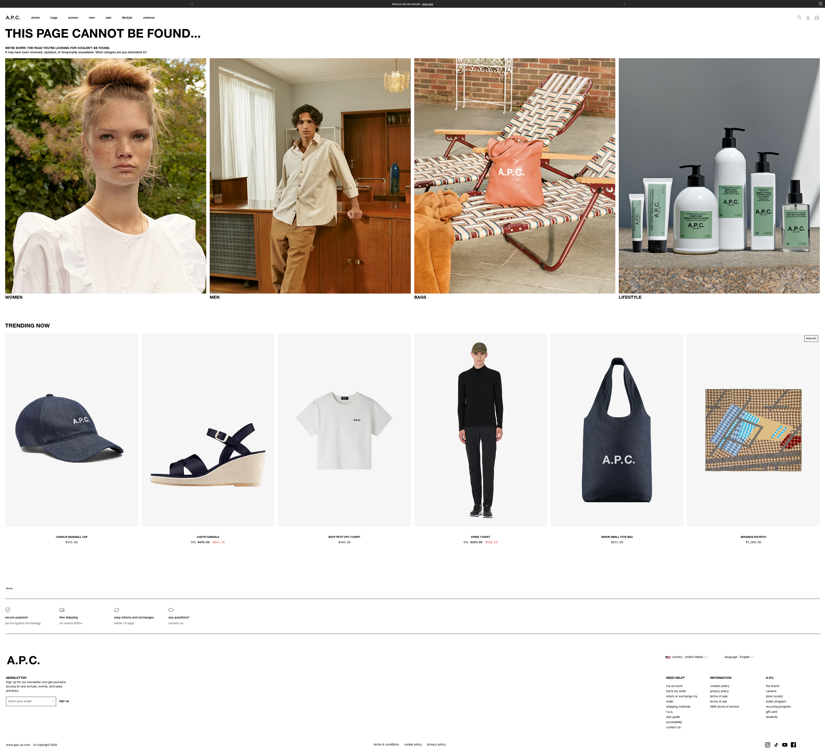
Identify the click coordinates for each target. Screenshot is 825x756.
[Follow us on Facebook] (793, 744)
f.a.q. (669, 712)
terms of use (718, 701)
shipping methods (678, 707)
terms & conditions (386, 744)
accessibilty (674, 722)
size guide (673, 717)
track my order (676, 691)
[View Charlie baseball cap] (71, 430)
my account (674, 686)
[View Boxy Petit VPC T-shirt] (344, 430)
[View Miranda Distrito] (753, 430)
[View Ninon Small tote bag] (617, 430)
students (772, 717)
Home (9, 589)
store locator (774, 696)
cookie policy (413, 744)
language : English (738, 657)
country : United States (688, 657)
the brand (772, 686)
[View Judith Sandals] (208, 430)
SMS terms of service (724, 707)
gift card (771, 712)
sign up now (428, 4)
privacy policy (719, 691)
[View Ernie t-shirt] (480, 430)
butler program (776, 701)
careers (771, 691)
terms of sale (719, 696)
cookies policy (719, 686)
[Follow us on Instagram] (767, 744)
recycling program (778, 707)
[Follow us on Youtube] (784, 744)
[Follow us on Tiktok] (776, 744)
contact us (673, 727)
